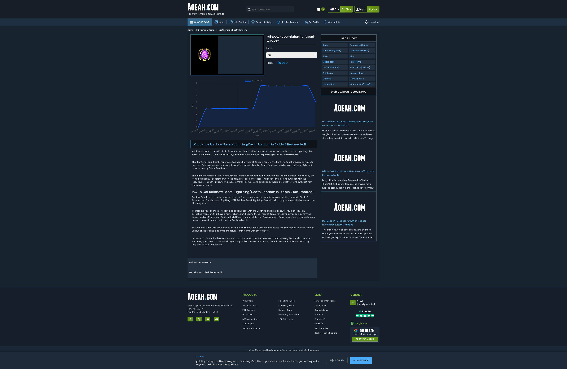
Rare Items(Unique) (360, 67)
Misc (352, 56)
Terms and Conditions (325, 300)
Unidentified (329, 84)
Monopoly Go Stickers (288, 314)
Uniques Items (357, 73)
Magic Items (329, 61)
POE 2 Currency (285, 319)
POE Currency (249, 310)
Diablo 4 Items (285, 310)
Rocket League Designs (326, 332)
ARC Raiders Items (251, 328)
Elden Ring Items (286, 305)
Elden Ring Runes (286, 300)
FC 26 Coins (248, 314)
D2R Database (321, 328)
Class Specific (357, 78)
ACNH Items (248, 323)
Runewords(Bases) (359, 50)
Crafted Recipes (331, 67)
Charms (327, 78)
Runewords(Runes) (359, 45)
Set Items (328, 73)
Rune (325, 45)
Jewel (326, 56)
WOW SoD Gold (249, 305)
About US (319, 314)
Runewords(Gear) (332, 50)
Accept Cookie (361, 360)
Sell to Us (319, 323)
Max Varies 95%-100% (361, 84)
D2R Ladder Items (250, 319)
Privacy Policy (321, 305)
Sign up (373, 9)
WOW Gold (247, 300)
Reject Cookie (337, 360)
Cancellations (321, 310)
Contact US (320, 319)
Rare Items (355, 61)
